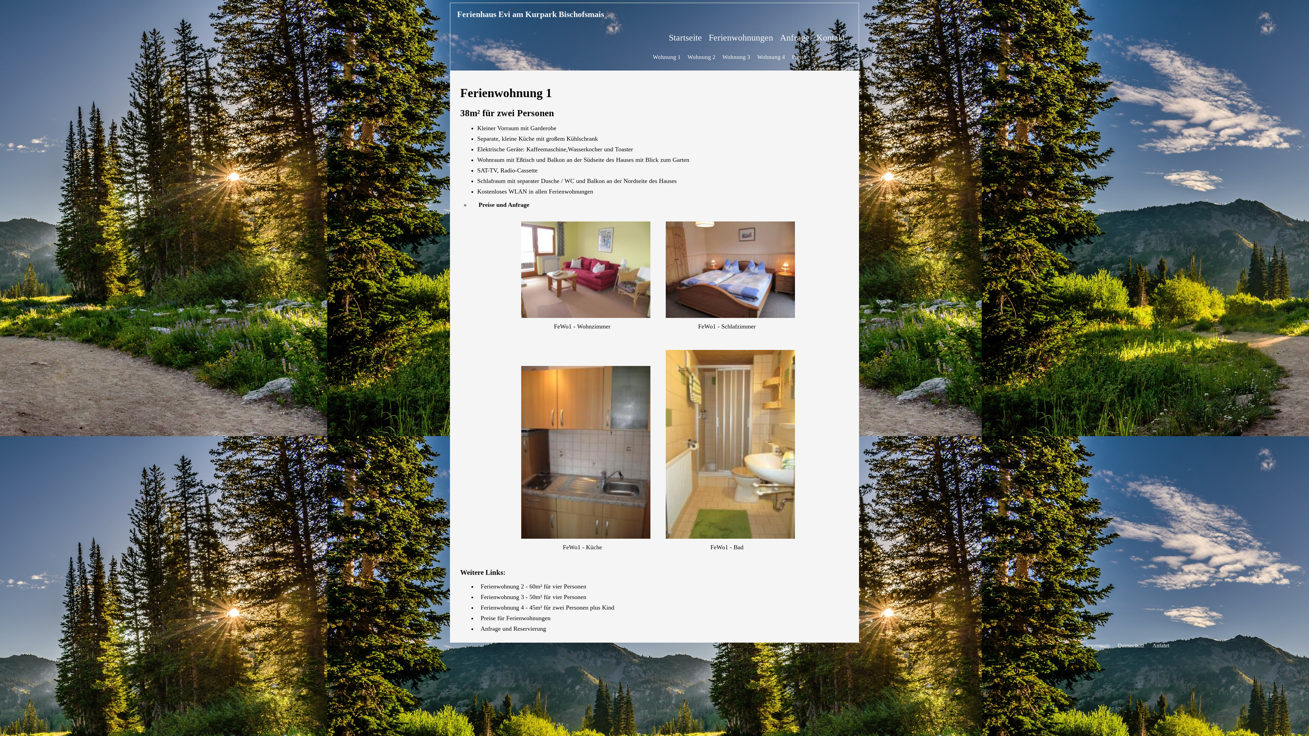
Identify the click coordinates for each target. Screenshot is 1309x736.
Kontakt (830, 38)
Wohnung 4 (771, 57)
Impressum (1098, 645)
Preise (799, 57)
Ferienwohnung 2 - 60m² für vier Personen (533, 586)
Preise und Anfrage (504, 204)
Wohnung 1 (667, 57)
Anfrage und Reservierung (513, 628)
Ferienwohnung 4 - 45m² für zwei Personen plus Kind (547, 607)
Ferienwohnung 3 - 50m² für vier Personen (533, 597)
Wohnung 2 (702, 57)
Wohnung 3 (736, 57)
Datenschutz (1131, 645)
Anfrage (795, 38)
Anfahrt (1161, 645)
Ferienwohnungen (741, 38)
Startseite (685, 38)
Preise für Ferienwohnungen (516, 618)
